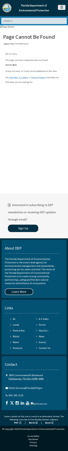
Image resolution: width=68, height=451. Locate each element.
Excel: (48, 422)
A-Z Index (23, 77)
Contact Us (44, 348)
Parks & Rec (19, 330)
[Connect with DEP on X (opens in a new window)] (12, 402)
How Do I (43, 330)
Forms (42, 324)
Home (6, 43)
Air (14, 318)
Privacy (33, 442)
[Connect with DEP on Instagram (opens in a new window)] (17, 402)
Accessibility (33, 436)
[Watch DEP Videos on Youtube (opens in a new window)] (28, 402)
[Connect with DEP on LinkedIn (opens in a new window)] (22, 402)
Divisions (17, 348)
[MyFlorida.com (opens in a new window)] (39, 403)
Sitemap (33, 445)
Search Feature (38, 77)
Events (42, 342)
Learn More (19, 292)
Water (16, 342)
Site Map (13, 77)
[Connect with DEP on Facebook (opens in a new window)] (7, 402)
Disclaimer (33, 439)
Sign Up (23, 228)
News (41, 336)
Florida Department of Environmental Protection (42, 429)
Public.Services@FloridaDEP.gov (25, 388)
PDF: (16, 422)
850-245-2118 (16, 395)
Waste (16, 336)
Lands (16, 324)
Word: (32, 422)
